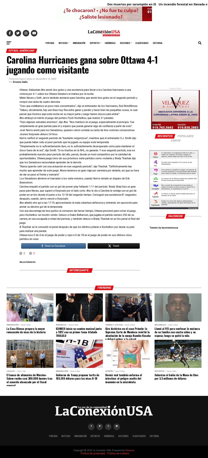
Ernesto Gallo (20, 82)
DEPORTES (94, 43)
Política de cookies (118, 453)
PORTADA (50, 43)
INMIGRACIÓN (79, 43)
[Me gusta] (21, 253)
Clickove (129, 450)
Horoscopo (193, 208)
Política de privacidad (92, 453)
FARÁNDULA (110, 43)
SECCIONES (125, 43)
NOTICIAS (63, 43)
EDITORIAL (157, 43)
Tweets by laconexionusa (164, 227)
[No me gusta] (30, 253)
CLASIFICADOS (141, 43)
